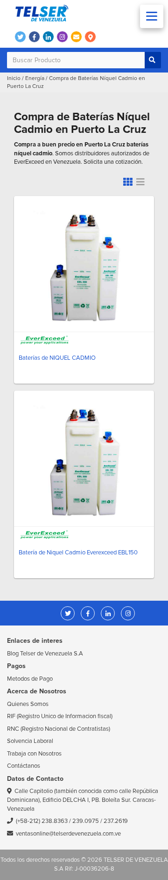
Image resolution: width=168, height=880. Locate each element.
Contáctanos (23, 766)
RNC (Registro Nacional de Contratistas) (58, 729)
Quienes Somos (28, 704)
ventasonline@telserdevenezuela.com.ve (68, 833)
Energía (34, 78)
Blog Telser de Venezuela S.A (45, 653)
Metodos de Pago (30, 679)
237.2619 (116, 821)
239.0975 (85, 821)
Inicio (14, 78)
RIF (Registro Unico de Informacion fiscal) (59, 716)
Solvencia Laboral (30, 741)
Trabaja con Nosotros (34, 753)
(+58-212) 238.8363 (42, 821)
